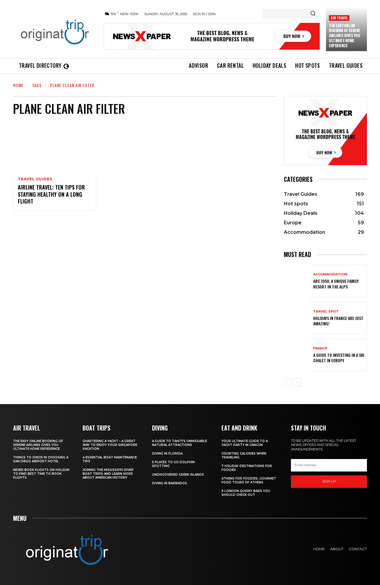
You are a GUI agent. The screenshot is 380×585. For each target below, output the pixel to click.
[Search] (313, 13)
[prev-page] (287, 382)
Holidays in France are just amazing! (338, 321)
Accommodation (330, 274)
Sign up (329, 481)
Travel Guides (35, 179)
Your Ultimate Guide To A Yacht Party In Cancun (244, 443)
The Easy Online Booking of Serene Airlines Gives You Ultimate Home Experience (344, 36)
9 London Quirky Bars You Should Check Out (245, 493)
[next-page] (297, 382)
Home (18, 85)
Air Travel (339, 17)
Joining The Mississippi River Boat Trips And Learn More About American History (108, 474)
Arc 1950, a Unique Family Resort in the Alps (336, 283)
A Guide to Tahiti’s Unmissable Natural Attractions (179, 443)
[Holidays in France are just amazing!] (296, 318)
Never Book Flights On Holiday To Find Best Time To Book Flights (41, 474)
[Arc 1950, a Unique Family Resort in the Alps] (296, 281)
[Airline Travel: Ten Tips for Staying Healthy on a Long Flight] (54, 146)
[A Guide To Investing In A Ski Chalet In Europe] (296, 355)
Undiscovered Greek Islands (178, 475)
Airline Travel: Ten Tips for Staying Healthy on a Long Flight (51, 194)
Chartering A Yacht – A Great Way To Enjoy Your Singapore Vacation (110, 445)
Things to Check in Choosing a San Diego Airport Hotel (40, 459)
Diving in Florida (167, 453)
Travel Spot (326, 311)
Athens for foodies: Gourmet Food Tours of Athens (248, 480)
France (320, 348)
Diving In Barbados (169, 483)
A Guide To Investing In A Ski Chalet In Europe (338, 357)
